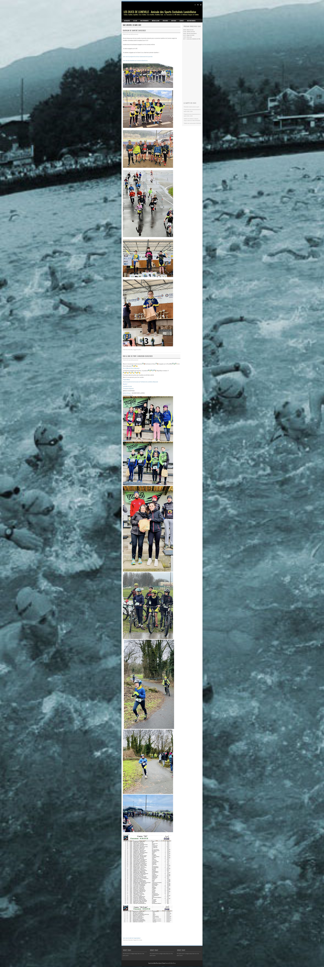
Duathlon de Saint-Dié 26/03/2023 (134, 30)
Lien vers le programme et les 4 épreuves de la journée (137, 56)
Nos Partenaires (191, 21)
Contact (182, 21)
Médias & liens (155, 21)
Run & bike (139, 940)
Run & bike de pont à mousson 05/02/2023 (138, 356)
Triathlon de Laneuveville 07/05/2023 (192, 123)
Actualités (127, 21)
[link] (131, 368)
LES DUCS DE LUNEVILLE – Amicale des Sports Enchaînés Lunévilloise (160, 12)
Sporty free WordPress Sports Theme (156, 963)
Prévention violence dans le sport (191, 107)
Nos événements (144, 21)
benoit (136, 34)
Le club (135, 21)
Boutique (173, 21)
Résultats (165, 21)
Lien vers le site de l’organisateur (131, 938)
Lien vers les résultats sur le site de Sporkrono (135, 60)
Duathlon (139, 349)
